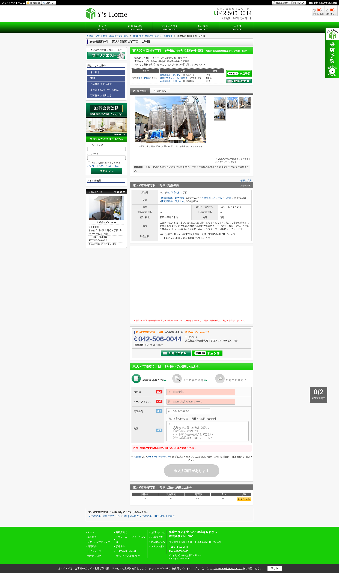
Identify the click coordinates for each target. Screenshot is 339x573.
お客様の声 (157, 537)
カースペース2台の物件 (128, 555)
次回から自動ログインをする (106, 163)
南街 (149, 78)
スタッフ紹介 (158, 546)
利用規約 (137, 456)
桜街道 (184, 78)
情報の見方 (246, 180)
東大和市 (142, 78)
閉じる (274, 568)
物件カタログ (94, 555)
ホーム (90, 532)
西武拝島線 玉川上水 (101, 95)
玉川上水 (177, 81)
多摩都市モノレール (169, 78)
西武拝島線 (165, 75)
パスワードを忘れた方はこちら (103, 166)
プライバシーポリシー (158, 456)
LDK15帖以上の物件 (126, 551)
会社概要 (92, 537)
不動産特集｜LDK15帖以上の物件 (157, 516)
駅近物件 (120, 546)
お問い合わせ (158, 532)
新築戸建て (121, 532)
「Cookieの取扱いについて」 (228, 568)
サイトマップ (94, 551)
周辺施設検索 (158, 541)
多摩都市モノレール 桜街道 (104, 89)
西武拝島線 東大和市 (101, 84)
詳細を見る (244, 499)
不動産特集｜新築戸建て (101, 516)
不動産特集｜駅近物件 (127, 516)
